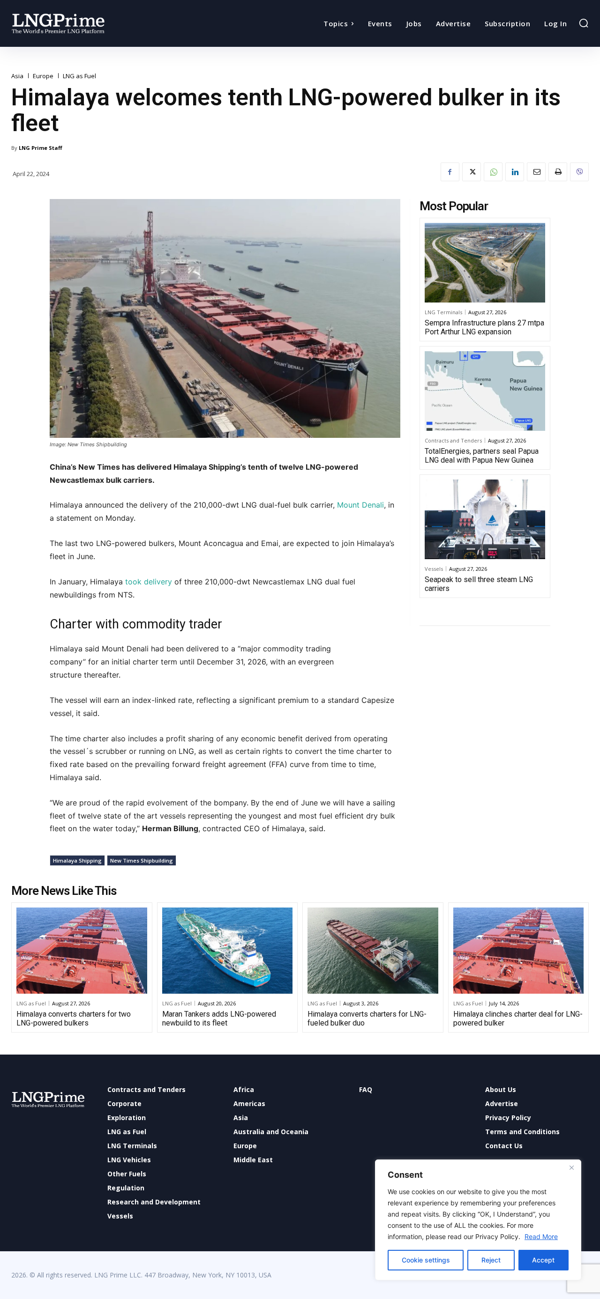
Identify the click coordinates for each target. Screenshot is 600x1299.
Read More (541, 1236)
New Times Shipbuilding (141, 860)
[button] (583, 23)
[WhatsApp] (493, 171)
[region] (478, 1219)
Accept (543, 1260)
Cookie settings (426, 1260)
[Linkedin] (514, 171)
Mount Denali (360, 504)
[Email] (536, 171)
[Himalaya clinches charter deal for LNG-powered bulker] (518, 951)
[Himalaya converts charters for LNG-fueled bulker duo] (373, 951)
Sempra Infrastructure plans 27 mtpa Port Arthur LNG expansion (484, 327)
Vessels (434, 568)
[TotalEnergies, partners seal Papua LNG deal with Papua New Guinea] (485, 391)
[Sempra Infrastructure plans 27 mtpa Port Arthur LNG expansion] (485, 263)
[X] (471, 171)
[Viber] (579, 171)
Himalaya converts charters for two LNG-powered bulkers (73, 1018)
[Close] (571, 1167)
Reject (491, 1260)
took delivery (147, 581)
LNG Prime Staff (40, 147)
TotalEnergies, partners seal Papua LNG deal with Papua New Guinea (482, 456)
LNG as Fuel (79, 76)
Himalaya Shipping (77, 860)
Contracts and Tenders (453, 440)
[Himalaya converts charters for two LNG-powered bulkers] (81, 951)
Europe (43, 76)
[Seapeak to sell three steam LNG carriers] (485, 519)
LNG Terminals (443, 312)
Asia (17, 76)
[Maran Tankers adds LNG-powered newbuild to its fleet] (227, 951)
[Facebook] (450, 171)
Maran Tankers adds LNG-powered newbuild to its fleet (219, 1018)
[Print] (557, 171)
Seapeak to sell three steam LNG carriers (479, 584)
